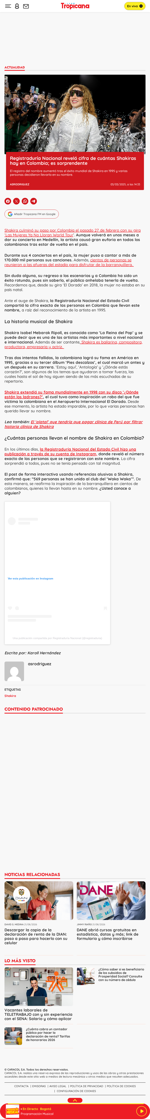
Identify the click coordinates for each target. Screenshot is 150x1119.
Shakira (10, 696)
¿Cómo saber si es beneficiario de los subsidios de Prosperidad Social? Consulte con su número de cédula (121, 974)
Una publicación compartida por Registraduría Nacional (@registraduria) (57, 638)
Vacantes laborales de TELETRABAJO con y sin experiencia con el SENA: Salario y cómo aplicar (38, 1014)
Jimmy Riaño (84, 924)
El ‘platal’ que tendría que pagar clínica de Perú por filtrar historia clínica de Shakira (73, 424)
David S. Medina (14, 924)
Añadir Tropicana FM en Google (34, 214)
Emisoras (39, 1086)
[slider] (76, 1103)
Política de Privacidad (86, 1086)
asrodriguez (19, 184)
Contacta (21, 1086)
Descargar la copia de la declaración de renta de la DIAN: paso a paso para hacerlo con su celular (35, 936)
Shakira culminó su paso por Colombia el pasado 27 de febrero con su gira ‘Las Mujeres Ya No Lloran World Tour (72, 232)
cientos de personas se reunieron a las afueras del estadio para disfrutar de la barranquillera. (69, 262)
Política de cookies (121, 1086)
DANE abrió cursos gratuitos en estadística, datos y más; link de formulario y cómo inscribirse (107, 934)
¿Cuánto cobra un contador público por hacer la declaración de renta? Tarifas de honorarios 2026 (48, 1034)
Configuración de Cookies (76, 1091)
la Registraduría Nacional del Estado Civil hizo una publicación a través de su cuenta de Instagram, (70, 451)
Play (141, 1111)
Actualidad (14, 67)
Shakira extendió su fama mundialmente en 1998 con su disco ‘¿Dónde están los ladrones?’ (71, 394)
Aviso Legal (57, 1086)
